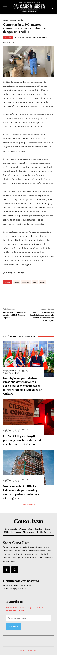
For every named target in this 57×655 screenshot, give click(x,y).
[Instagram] (14, 569)
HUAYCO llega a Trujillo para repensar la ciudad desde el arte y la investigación (22, 439)
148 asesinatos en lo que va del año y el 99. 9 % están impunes (14, 315)
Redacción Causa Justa (36, 37)
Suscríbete (14, 602)
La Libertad (25, 282)
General (13, 20)
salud (34, 282)
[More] (47, 294)
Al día (20, 20)
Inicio (5, 20)
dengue (16, 282)
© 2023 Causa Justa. (28, 651)
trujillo (42, 282)
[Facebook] (6, 569)
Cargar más (27, 505)
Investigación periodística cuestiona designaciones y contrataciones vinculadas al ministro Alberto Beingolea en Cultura (22, 385)
